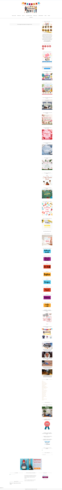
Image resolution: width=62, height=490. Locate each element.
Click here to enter (47, 68)
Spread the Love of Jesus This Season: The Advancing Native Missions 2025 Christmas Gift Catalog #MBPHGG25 (47, 376)
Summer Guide (43, 395)
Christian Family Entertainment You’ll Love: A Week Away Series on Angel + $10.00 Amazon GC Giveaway (47, 350)
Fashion (43, 397)
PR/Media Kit (43, 385)
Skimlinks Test (1, 487)
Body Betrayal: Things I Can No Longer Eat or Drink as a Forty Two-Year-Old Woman (47, 359)
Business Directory (44, 388)
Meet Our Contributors (44, 383)
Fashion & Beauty (44, 392)
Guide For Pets (43, 393)
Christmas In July (44, 394)
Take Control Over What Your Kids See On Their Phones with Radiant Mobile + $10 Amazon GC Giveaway (47, 368)
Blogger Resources (44, 386)
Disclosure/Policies (44, 384)
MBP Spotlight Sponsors (45, 387)
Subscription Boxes (44, 396)
